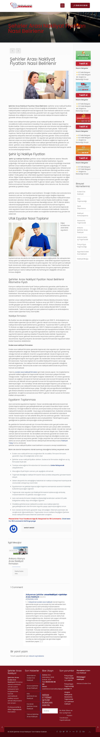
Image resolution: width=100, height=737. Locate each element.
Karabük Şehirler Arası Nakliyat (32, 706)
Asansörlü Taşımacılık (81, 221)
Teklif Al (83, 63)
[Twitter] (63, 731)
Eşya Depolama (81, 207)
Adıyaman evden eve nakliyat (40, 602)
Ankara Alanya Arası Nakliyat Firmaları (17, 561)
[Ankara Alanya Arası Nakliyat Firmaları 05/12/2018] (2, 727)
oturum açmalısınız (36, 656)
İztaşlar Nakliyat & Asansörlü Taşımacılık (68, 695)
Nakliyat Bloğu (82, 259)
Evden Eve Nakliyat (81, 193)
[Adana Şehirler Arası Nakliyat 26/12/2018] (98, 727)
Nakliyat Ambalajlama (82, 214)
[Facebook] (57, 731)
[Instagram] (80, 731)
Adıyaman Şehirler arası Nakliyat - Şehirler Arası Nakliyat (46, 595)
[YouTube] (70, 731)
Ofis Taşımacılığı (82, 200)
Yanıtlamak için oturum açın (56, 594)
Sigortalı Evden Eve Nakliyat (83, 252)
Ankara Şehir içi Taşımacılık (82, 238)
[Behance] (83, 731)
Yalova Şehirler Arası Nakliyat (33, 715)
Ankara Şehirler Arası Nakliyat (82, 230)
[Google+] (60, 731)
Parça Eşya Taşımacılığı (82, 245)
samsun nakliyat (69, 702)
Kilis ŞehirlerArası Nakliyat (32, 696)
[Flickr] (73, 731)
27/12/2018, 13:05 (32, 599)
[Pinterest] (77, 731)
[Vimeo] (67, 731)
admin (70, 680)
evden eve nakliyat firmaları (26, 372)
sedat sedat (29, 527)
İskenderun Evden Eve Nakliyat (31, 677)
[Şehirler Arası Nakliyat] (21, 5)
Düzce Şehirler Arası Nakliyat (32, 687)
